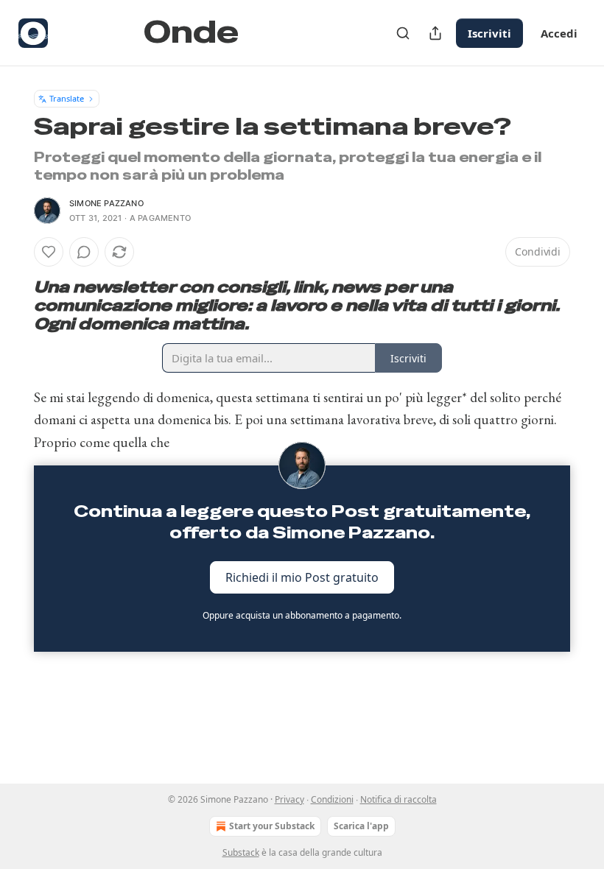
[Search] (403, 33)
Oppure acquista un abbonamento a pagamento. (302, 615)
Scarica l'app (361, 826)
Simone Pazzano (106, 203)
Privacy (289, 799)
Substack (240, 852)
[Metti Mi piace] (48, 252)
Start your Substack (272, 826)
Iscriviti (489, 33)
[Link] (13, 305)
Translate (66, 98)
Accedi (559, 33)
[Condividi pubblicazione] (435, 33)
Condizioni (332, 799)
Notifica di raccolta (398, 799)
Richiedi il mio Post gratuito (302, 577)
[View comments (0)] (84, 252)
